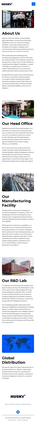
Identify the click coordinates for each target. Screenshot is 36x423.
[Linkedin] (18, 412)
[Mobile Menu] (33, 4)
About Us (7, 404)
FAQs (12, 404)
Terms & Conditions (22, 420)
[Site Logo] (7, 4)
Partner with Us (26, 404)
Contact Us (18, 404)
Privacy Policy (12, 420)
